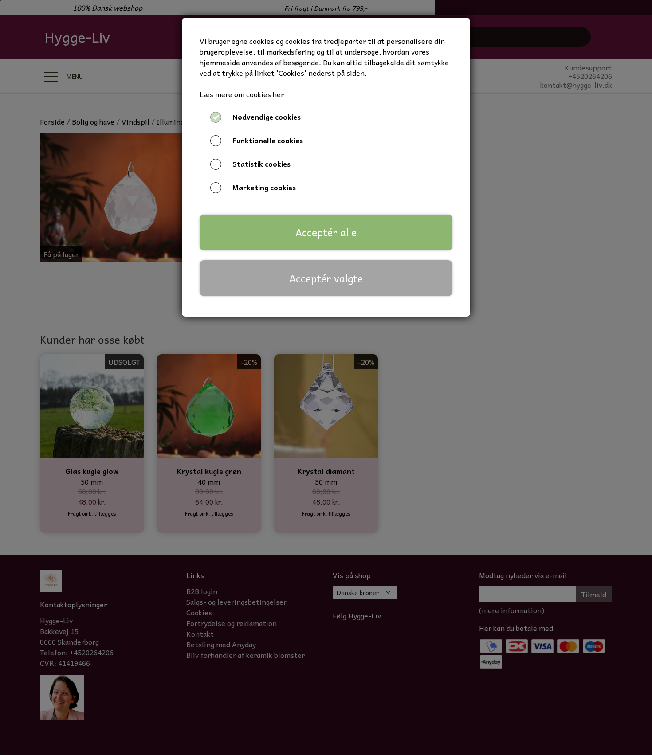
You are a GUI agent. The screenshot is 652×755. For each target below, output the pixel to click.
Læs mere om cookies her (242, 94)
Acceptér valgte (326, 278)
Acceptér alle (326, 232)
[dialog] (326, 377)
